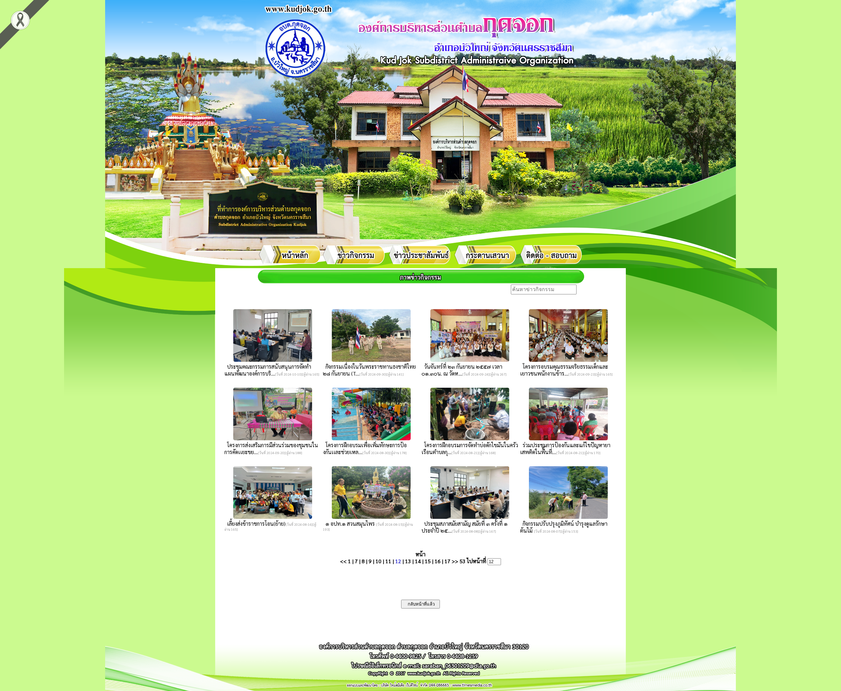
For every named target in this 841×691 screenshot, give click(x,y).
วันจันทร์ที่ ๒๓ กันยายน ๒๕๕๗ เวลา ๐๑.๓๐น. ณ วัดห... (461, 370)
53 (463, 561)
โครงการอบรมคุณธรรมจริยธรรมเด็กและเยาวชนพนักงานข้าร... (564, 370)
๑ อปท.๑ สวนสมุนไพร (349, 523)
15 (428, 561)
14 (418, 561)
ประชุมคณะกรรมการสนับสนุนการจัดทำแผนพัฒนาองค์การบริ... (267, 370)
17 (447, 561)
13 (408, 561)
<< (343, 561)
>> (455, 561)
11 (388, 561)
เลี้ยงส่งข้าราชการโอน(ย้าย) (254, 523)
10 (378, 561)
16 (438, 561)
